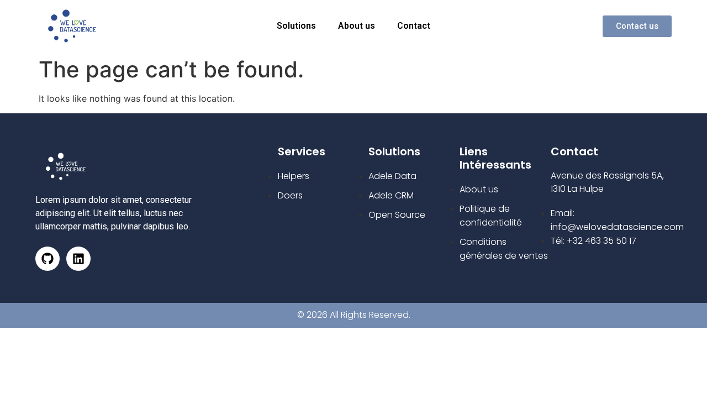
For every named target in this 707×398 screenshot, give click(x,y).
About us (356, 25)
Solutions (296, 25)
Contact (413, 25)
